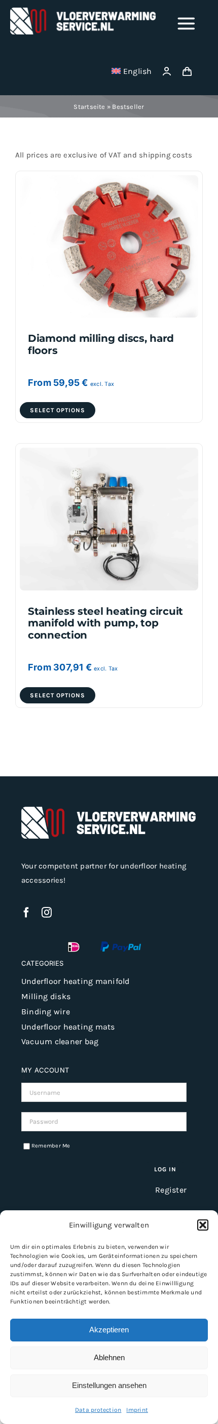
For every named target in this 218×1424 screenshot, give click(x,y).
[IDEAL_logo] (73, 945)
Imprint (137, 1409)
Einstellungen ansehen (109, 1385)
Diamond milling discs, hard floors (101, 344)
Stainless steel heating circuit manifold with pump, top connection (105, 623)
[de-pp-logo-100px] (120, 945)
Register (171, 1190)
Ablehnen (109, 1357)
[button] (203, 1225)
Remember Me (50, 1145)
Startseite (89, 106)
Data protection (98, 1409)
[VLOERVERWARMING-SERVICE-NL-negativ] (83, 11)
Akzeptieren (109, 1329)
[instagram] (47, 912)
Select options (57, 410)
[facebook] (26, 912)
